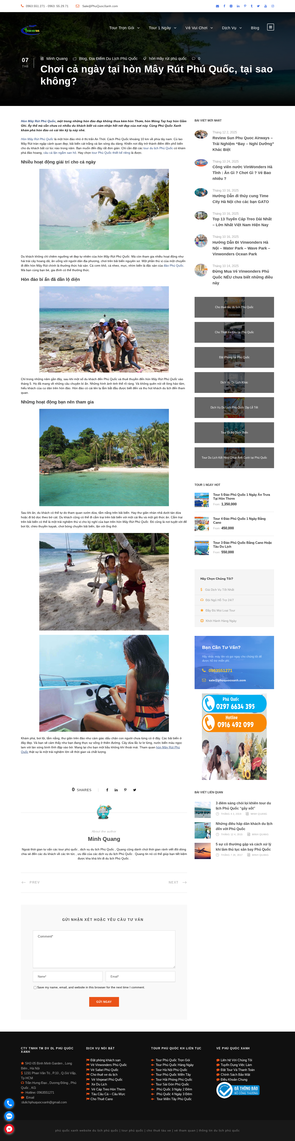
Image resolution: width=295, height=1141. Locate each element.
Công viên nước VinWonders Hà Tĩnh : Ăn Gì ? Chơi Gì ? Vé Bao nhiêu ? (242, 173)
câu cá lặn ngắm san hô (59, 152)
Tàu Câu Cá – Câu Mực (107, 1094)
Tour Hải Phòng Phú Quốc (174, 1079)
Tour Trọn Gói (121, 28)
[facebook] (224, 6)
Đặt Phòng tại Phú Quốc (234, 357)
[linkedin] (238, 6)
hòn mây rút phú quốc (168, 58)
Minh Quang (57, 58)
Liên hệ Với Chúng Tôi (236, 1060)
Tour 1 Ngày (160, 28)
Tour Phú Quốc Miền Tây (173, 1074)
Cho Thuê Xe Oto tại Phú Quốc (234, 332)
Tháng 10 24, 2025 (226, 161)
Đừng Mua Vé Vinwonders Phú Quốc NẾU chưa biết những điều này (243, 277)
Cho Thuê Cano (101, 1099)
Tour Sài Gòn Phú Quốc (172, 1084)
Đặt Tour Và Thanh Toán (238, 1070)
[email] (217, 6)
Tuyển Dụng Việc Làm (236, 1065)
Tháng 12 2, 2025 (225, 132)
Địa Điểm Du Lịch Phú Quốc (113, 58)
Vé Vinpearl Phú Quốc (106, 1079)
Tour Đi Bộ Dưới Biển (234, 432)
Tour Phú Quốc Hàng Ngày (175, 1065)
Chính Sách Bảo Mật (235, 1074)
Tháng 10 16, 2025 (226, 190)
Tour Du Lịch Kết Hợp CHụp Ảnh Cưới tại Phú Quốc (234, 457)
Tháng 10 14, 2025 (226, 266)
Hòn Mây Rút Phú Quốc (38, 121)
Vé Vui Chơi (197, 28)
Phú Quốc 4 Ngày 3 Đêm (174, 1094)
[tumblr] (251, 6)
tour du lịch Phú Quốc (158, 148)
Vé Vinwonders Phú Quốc (108, 1065)
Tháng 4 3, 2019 (231, 814)
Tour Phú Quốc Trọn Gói (173, 1060)
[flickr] (231, 6)
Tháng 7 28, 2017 (232, 855)
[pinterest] (245, 6)
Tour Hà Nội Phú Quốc (171, 1070)
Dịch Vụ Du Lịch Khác (234, 382)
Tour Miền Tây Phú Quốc (174, 1099)
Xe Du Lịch (98, 1084)
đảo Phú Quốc (173, 265)
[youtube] (265, 6)
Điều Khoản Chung (234, 1079)
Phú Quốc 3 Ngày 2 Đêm (174, 1089)
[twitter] (258, 6)
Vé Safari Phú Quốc (104, 1070)
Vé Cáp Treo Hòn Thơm (107, 1089)
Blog (255, 28)
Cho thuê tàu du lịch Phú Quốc (234, 307)
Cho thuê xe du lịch (103, 1074)
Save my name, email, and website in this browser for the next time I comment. (91, 987)
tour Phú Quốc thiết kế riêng (111, 152)
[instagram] (272, 6)
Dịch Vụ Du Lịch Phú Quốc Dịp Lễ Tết (234, 407)
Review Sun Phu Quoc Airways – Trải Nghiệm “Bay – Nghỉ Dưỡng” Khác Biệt (243, 144)
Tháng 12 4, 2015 (232, 834)
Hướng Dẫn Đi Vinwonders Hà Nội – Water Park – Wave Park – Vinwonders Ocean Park (241, 248)
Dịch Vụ (229, 28)
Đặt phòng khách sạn (105, 1060)
